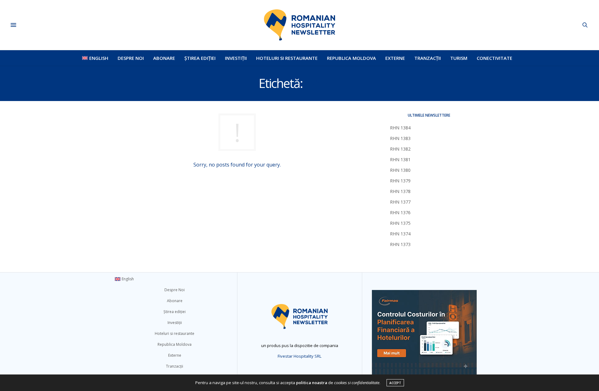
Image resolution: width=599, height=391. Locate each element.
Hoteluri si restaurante (287, 58)
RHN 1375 (400, 223)
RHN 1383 (400, 138)
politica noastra (311, 382)
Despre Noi (131, 58)
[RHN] (299, 25)
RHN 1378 (400, 191)
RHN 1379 (400, 181)
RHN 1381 (400, 159)
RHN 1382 (400, 149)
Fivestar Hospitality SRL (299, 356)
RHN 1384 (400, 128)
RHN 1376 (400, 212)
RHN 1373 (400, 244)
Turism (458, 58)
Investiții (236, 58)
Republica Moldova (351, 58)
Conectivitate (494, 58)
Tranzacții (427, 58)
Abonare (164, 58)
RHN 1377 (400, 202)
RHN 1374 (400, 234)
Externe (395, 58)
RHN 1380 (400, 170)
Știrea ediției (200, 58)
